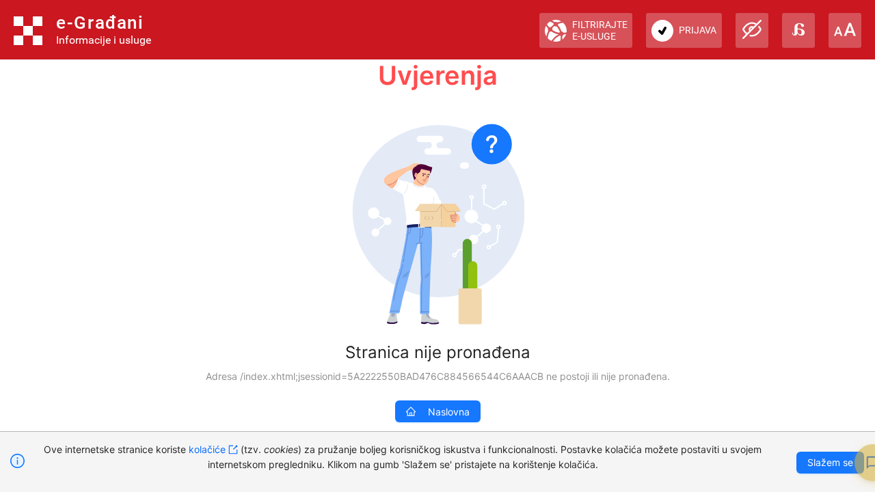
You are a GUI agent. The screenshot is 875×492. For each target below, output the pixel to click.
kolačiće (207, 449)
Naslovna (449, 412)
